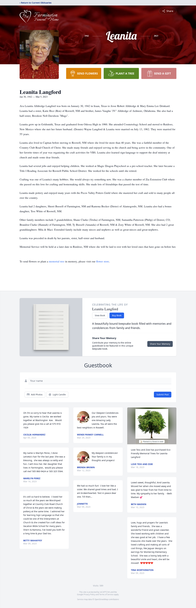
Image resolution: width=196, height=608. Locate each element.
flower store (102, 261)
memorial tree (56, 261)
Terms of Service (106, 594)
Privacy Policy (89, 594)
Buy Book (116, 315)
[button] (151, 425)
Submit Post (162, 394)
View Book (100, 315)
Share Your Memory (160, 343)
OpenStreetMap (101, 599)
